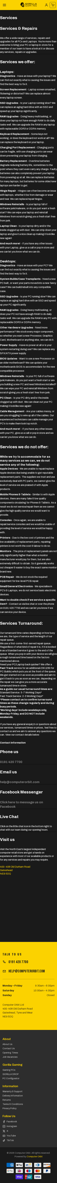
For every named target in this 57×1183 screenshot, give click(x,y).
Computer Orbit (35, 1156)
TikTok (10, 1140)
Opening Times (10, 1053)
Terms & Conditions (13, 1104)
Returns (7, 1100)
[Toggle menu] (4, 5)
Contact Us (9, 1048)
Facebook (12, 1121)
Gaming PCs (9, 1070)
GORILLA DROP (11, 1074)
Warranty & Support (12, 1091)
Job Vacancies (10, 1057)
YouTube (11, 1136)
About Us (7, 1044)
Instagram (12, 1126)
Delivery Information (13, 1096)
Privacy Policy (9, 1108)
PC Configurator (11, 1078)
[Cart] (53, 5)
